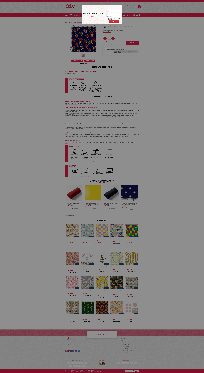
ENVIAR (114, 21)
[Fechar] (120, 6)
